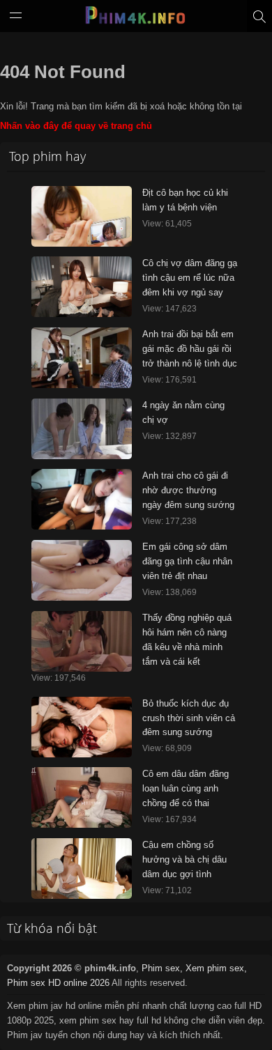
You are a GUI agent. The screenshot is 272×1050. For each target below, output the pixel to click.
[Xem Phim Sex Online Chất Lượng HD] (136, 19)
